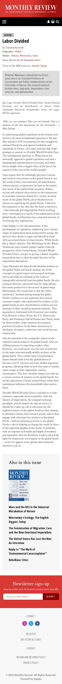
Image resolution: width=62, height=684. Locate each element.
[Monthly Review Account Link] (48, 22)
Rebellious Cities (18, 560)
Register (31, 634)
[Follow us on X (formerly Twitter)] (31, 623)
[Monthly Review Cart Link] (52, 22)
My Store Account (31, 639)
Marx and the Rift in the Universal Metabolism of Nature (29, 509)
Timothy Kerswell (15, 47)
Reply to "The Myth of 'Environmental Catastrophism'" (28, 551)
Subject (6, 55)
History (15, 55)
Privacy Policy (31, 663)
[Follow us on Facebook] (37, 623)
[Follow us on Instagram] (24, 623)
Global (18, 51)
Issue (44, 66)
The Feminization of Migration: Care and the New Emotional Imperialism (30, 530)
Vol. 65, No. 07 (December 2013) (24, 60)
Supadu (38, 679)
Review (8, 35)
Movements (25, 55)
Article (35, 66)
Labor (35, 55)
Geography (7, 51)
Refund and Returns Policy (31, 657)
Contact (31, 648)
